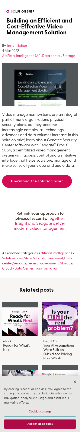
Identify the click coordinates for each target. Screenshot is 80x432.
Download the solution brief (37, 181)
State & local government (43, 258)
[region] (40, 404)
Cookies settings (40, 411)
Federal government (43, 263)
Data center (51, 56)
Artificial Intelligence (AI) (21, 56)
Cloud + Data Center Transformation (30, 268)
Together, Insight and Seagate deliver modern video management (39, 224)
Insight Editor (17, 46)
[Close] (75, 381)
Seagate (19, 263)
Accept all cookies (40, 424)
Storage (69, 56)
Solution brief (22, 11)
